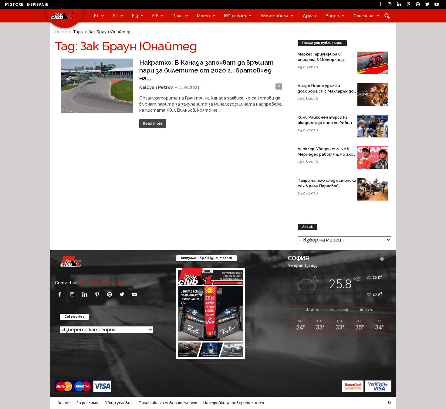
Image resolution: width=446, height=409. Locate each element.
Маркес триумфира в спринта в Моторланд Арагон (321, 59)
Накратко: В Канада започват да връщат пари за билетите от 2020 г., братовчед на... (206, 70)
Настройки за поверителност (233, 403)
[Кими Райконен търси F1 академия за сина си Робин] (372, 126)
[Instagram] (389, 4)
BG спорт (235, 15)
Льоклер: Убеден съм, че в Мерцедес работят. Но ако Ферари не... (325, 154)
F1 (96, 15)
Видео (332, 15)
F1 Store (14, 4)
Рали (178, 15)
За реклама (87, 403)
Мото (203, 15)
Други (309, 15)
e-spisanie (37, 4)
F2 (115, 15)
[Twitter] (427, 4)
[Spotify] (417, 4)
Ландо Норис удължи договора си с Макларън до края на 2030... (326, 91)
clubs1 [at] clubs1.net (101, 282)
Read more (153, 123)
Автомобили (274, 15)
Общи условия (118, 403)
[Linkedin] (399, 4)
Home (61, 31)
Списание (363, 15)
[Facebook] (380, 4)
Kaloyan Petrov (156, 87)
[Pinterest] (408, 4)
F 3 (135, 15)
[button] (387, 15)
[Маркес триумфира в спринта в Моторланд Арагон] (372, 63)
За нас (64, 403)
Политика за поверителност (168, 403)
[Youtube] (436, 4)
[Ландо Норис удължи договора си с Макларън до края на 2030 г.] (372, 94)
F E (155, 15)
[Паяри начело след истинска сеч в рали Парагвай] (372, 189)
